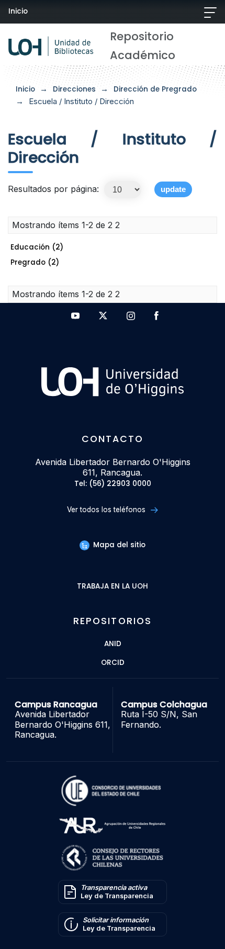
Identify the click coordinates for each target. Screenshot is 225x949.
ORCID (113, 663)
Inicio (18, 11)
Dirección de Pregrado (155, 89)
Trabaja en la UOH (112, 586)
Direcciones (74, 89)
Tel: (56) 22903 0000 (112, 484)
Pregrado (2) (34, 262)
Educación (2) (36, 247)
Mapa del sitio (118, 545)
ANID (112, 644)
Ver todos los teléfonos (107, 509)
